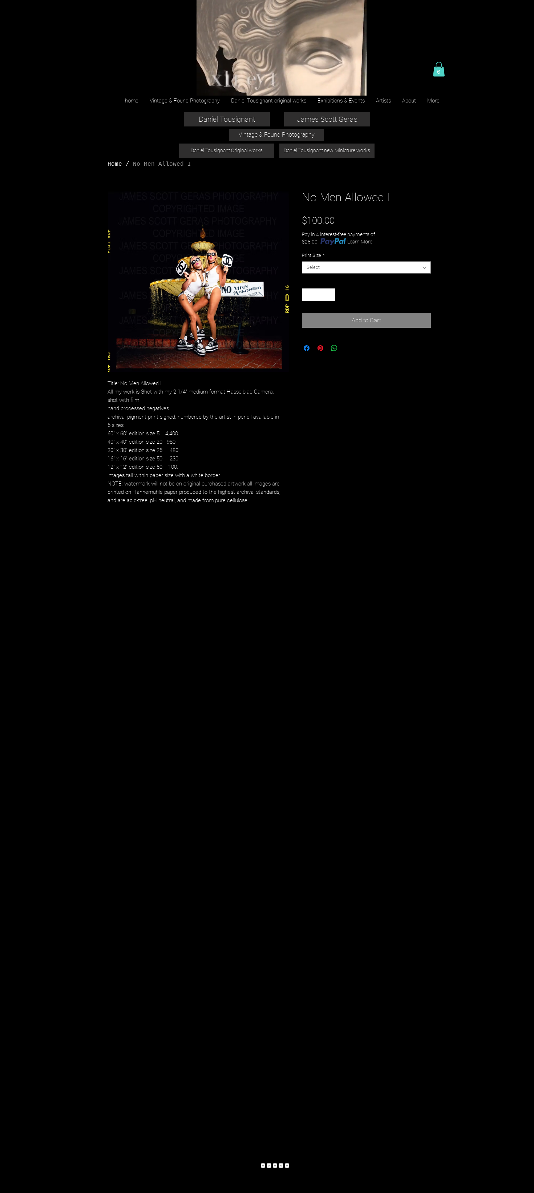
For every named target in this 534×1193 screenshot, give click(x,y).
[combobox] (366, 267)
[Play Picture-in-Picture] (344, 85)
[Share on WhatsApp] (334, 348)
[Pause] (205, 85)
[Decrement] (307, 295)
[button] (439, 69)
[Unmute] (218, 85)
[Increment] (330, 295)
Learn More (359, 242)
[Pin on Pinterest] (320, 348)
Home (115, 164)
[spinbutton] (319, 295)
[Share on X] (348, 348)
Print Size (313, 255)
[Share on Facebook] (306, 348)
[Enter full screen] (356, 85)
